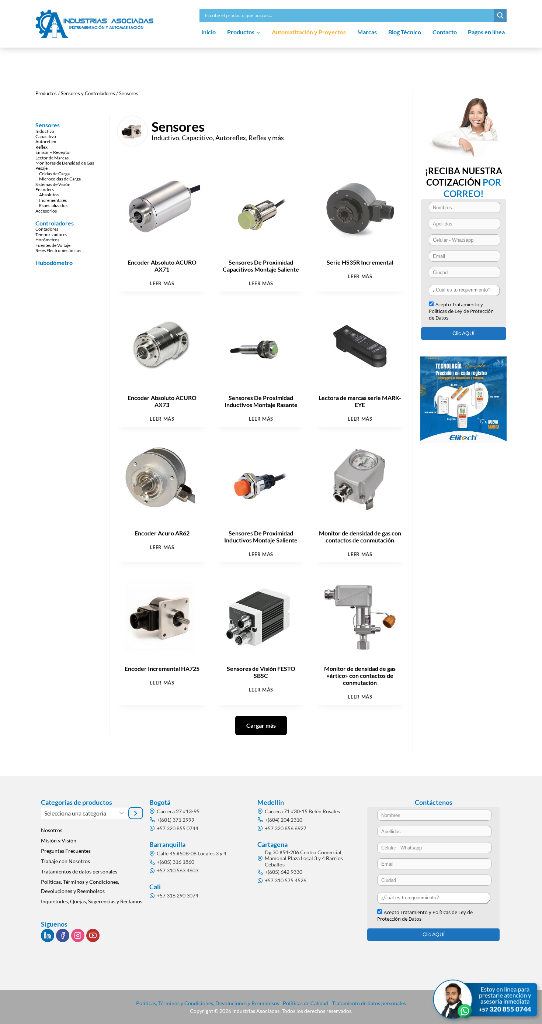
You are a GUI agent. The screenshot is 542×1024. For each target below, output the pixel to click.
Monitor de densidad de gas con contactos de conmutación (360, 537)
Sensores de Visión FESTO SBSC (261, 672)
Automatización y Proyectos (309, 31)
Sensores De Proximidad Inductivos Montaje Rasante (261, 401)
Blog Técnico (404, 31)
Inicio (208, 31)
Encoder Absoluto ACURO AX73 (162, 401)
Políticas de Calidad (305, 1003)
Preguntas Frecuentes (66, 851)
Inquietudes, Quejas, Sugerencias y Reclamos (91, 901)
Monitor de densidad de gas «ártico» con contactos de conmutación (360, 675)
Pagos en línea (486, 31)
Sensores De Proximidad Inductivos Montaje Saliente (261, 537)
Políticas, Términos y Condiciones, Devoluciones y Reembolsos (80, 886)
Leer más (162, 284)
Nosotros (51, 830)
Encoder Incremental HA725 (162, 668)
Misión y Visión (58, 840)
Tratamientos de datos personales (79, 871)
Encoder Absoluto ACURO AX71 (162, 266)
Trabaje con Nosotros (65, 861)
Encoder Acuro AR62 (162, 533)
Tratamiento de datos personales (369, 1003)
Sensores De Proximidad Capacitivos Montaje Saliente (261, 266)
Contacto (444, 31)
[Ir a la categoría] (135, 813)
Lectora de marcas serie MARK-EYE (360, 401)
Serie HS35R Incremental (360, 262)
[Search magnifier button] (500, 15)
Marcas (367, 31)
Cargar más (261, 725)
